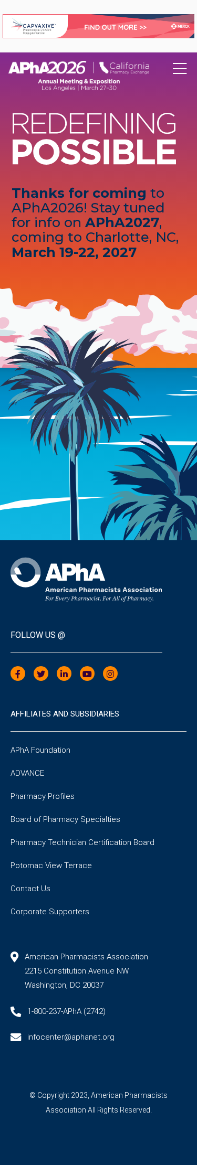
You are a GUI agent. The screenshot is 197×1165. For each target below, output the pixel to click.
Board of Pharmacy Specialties (65, 819)
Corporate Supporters (50, 911)
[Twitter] (41, 674)
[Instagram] (110, 674)
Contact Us (30, 888)
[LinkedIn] (64, 674)
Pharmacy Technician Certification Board (82, 842)
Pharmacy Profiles (43, 796)
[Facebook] (17, 674)
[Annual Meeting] (98, 72)
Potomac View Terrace (51, 865)
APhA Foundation (40, 750)
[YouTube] (87, 674)
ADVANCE (27, 773)
